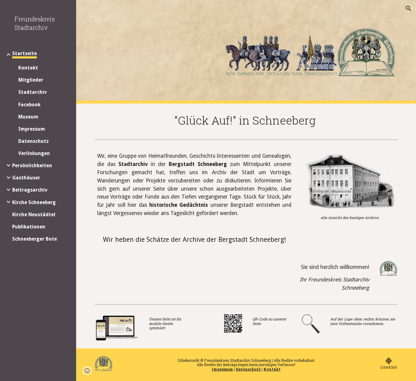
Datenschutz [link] (33, 141)
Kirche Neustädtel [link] (33, 214)
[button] (408, 8)
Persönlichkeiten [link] (32, 165)
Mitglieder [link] (30, 80)
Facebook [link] (29, 105)
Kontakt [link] (28, 68)
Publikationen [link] (28, 227)
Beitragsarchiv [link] (30, 190)
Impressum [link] (31, 129)
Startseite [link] (24, 53)
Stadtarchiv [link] (32, 92)
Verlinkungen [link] (34, 153)
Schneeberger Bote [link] (34, 239)
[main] (246, 120)
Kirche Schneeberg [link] (34, 202)
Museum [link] (28, 117)
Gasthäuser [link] (26, 178)
